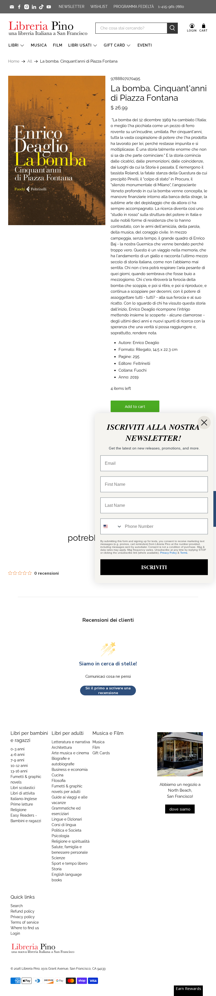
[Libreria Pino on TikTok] (41, 6)
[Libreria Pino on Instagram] (26, 6)
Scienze (58, 858)
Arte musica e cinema (70, 753)
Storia (57, 869)
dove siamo (179, 809)
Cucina (57, 775)
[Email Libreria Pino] (11, 6)
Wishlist (99, 6)
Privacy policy (23, 917)
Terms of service (25, 922)
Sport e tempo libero (69, 863)
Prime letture (22, 804)
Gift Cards (101, 753)
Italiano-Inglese (24, 799)
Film (57, 45)
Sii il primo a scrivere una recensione (108, 690)
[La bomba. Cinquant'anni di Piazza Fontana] (57, 150)
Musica (39, 45)
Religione (18, 810)
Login (15, 933)
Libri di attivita (23, 793)
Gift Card (114, 45)
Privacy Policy (168, 552)
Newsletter (71, 6)
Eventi (145, 45)
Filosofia (59, 780)
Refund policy (23, 911)
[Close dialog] (204, 422)
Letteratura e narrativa (71, 742)
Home (13, 61)
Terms (183, 552)
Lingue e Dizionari (67, 819)
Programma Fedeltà (134, 6)
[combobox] (111, 526)
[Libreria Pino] (47, 28)
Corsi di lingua (64, 825)
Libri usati (80, 45)
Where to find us (25, 928)
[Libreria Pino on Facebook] (19, 6)
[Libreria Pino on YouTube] (48, 6)
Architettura (62, 747)
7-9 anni (17, 760)
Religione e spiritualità (71, 841)
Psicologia (60, 836)
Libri (13, 45)
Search (17, 906)
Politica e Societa (66, 830)
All (29, 61)
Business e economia (70, 769)
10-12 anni (19, 766)
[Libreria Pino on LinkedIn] (34, 6)
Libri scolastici (23, 788)
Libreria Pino (31, 968)
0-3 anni (17, 749)
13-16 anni (19, 771)
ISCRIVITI (154, 567)
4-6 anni (17, 754)
